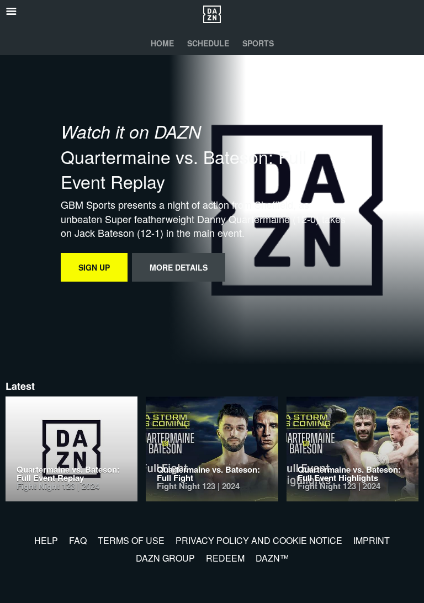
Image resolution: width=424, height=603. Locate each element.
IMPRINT (371, 540)
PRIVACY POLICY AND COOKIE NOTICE (259, 540)
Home (162, 43)
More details (179, 267)
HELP (46, 540)
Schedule (208, 43)
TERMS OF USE (131, 540)
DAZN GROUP (165, 558)
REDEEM (225, 558)
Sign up (94, 267)
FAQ (78, 540)
